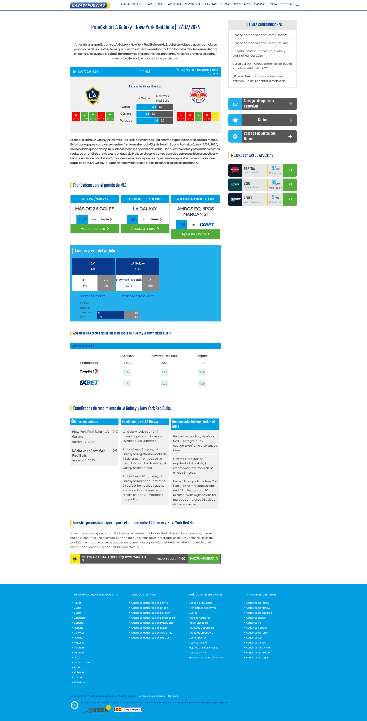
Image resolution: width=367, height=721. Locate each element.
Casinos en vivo (198, 652)
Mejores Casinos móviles (203, 647)
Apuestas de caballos (259, 613)
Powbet (78, 637)
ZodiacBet (80, 618)
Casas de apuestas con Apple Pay (151, 632)
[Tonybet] (89, 375)
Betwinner (80, 682)
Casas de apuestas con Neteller (150, 613)
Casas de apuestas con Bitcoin (150, 608)
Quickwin (79, 632)
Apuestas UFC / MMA (258, 647)
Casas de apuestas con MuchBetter (153, 622)
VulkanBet (80, 672)
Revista (286, 4)
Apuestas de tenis (257, 632)
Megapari (79, 647)
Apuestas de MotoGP (258, 608)
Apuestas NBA (254, 637)
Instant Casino (82, 662)
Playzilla (79, 642)
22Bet (77, 608)
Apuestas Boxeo (256, 618)
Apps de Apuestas (199, 618)
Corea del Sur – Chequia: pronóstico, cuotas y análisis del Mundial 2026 (262, 66)
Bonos (159, 4)
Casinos (260, 4)
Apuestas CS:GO (256, 642)
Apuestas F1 (253, 622)
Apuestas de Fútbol (257, 603)
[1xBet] (89, 385)
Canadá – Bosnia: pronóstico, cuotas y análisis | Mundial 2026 (258, 53)
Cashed (78, 677)
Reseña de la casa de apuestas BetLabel (260, 43)
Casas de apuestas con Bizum (149, 627)
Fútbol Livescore (199, 622)
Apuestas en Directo (201, 632)
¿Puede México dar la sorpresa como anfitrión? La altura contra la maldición (258, 78)
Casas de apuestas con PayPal (150, 603)
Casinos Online (198, 642)
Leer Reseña (251, 172)
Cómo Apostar (197, 637)
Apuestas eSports (257, 627)
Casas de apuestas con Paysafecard (153, 618)
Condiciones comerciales (152, 696)
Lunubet (79, 652)
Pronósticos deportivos (203, 608)
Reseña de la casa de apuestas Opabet (259, 35)
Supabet (79, 622)
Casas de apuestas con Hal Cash (151, 637)
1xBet (77, 603)
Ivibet (77, 657)
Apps (248, 4)
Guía (273, 4)
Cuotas (211, 4)
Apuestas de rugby (257, 657)
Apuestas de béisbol (258, 652)
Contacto (173, 696)
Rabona (78, 627)
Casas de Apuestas (136, 4)
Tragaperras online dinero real (207, 657)
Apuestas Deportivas (185, 4)
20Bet (77, 613)
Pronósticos (230, 4)
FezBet (78, 667)
